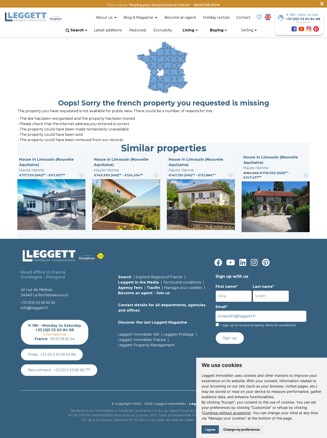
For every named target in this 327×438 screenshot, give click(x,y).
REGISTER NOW (207, 5)
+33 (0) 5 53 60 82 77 (72, 370)
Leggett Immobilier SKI (138, 334)
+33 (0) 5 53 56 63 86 (58, 354)
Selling (247, 30)
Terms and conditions (182, 282)
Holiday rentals (216, 17)
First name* (227, 286)
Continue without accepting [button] (226, 413)
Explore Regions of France (159, 277)
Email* (222, 307)
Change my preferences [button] (241, 429)
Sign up (230, 338)
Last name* (263, 286)
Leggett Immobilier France (142, 340)
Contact (243, 17)
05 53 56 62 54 (62, 339)
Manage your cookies (183, 288)
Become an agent (180, 17)
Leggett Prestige (179, 334)
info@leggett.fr (34, 308)
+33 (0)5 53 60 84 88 (303, 18)
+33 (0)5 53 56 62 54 (38, 302)
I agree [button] (210, 429)
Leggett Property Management (146, 345)
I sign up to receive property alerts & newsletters (258, 325)
